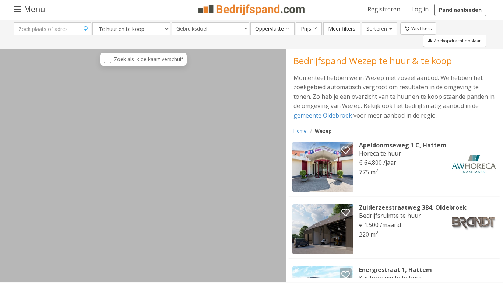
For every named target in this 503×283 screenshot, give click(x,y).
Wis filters (421, 28)
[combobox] (210, 28)
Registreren (383, 9)
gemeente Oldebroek (322, 115)
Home (300, 130)
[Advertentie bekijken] (322, 167)
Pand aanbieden (460, 9)
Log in (420, 9)
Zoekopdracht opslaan (457, 41)
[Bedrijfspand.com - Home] (251, 10)
